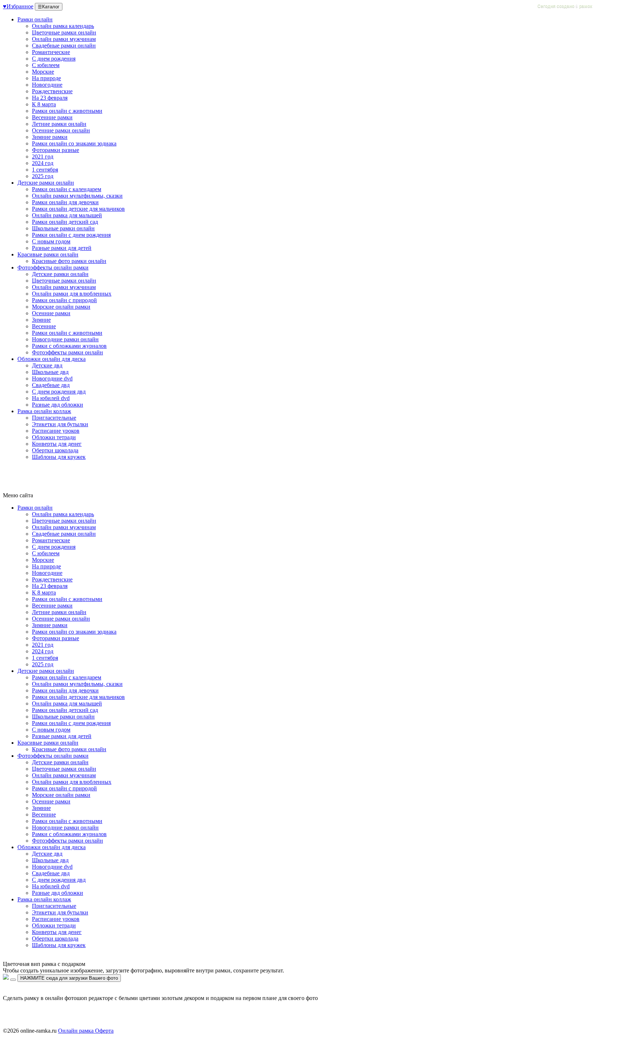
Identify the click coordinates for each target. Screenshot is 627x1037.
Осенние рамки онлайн (61, 130)
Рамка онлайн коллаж (44, 411)
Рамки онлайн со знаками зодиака (74, 143)
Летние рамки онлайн (59, 124)
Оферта (104, 1031)
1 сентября (45, 169)
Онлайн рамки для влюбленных (71, 294)
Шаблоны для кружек (59, 457)
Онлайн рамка (76, 1031)
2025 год (42, 176)
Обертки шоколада (55, 450)
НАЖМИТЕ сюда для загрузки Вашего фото (69, 978)
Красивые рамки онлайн (47, 254)
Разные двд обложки (57, 405)
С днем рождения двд (59, 391)
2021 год (42, 156)
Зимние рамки (49, 137)
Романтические (51, 52)
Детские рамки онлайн (45, 183)
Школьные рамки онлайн (63, 228)
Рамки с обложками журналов (69, 346)
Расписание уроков (55, 431)
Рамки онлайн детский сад (65, 222)
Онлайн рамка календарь (63, 26)
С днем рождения (53, 58)
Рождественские (52, 91)
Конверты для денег (57, 444)
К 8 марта (44, 104)
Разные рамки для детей (61, 248)
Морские (43, 72)
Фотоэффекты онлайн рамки (53, 267)
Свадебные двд (51, 385)
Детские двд (47, 365)
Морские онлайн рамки (61, 307)
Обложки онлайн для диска (51, 359)
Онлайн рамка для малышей (67, 215)
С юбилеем (46, 65)
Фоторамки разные (55, 150)
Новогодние (47, 85)
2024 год (42, 163)
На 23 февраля (49, 98)
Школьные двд (50, 372)
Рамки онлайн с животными (67, 111)
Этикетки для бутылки (60, 424)
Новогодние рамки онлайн (65, 339)
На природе (46, 78)
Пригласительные (54, 418)
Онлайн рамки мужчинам (64, 39)
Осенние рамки (51, 313)
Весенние (44, 326)
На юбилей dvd (51, 398)
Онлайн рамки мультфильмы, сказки (77, 196)
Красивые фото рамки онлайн (69, 261)
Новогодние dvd (52, 378)
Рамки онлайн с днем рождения (71, 235)
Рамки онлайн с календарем (66, 189)
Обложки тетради (54, 437)
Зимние (41, 320)
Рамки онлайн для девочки (65, 202)
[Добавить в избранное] (13, 980)
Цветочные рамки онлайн (64, 32)
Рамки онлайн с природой (64, 300)
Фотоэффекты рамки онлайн (67, 352)
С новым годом (51, 241)
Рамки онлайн (35, 19)
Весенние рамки (52, 117)
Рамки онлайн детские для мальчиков (78, 209)
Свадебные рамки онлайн (64, 45)
